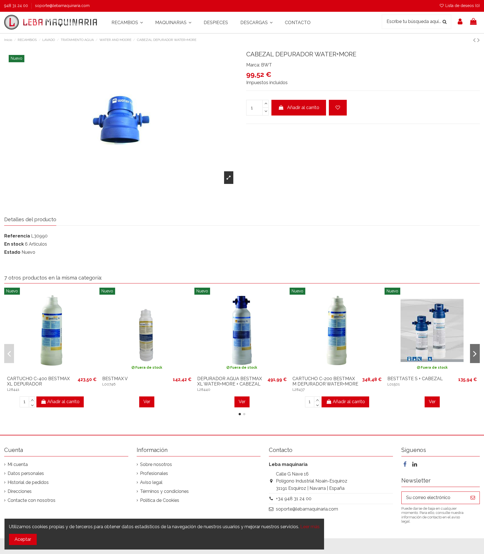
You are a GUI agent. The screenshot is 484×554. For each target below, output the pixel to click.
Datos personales (26, 473)
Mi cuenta (18, 464)
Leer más (310, 526)
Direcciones (20, 491)
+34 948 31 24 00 (293, 498)
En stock (14, 244)
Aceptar (23, 539)
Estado (12, 252)
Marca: (253, 65)
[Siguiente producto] (478, 40)
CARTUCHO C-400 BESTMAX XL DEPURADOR (38, 381)
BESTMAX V (115, 378)
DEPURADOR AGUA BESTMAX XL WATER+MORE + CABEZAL (229, 381)
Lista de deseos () (462, 5)
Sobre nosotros (156, 464)
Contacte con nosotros (31, 500)
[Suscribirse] (473, 498)
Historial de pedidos (28, 482)
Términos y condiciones (164, 491)
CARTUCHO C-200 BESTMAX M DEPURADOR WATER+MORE (325, 381)
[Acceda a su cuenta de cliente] (460, 22)
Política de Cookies (159, 500)
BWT (266, 65)
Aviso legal (151, 482)
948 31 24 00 (16, 5)
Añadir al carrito (303, 107)
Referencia (17, 236)
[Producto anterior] (475, 40)
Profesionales (154, 473)
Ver (146, 401)
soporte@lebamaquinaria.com (62, 5)
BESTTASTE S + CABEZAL (415, 378)
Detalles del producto (30, 219)
